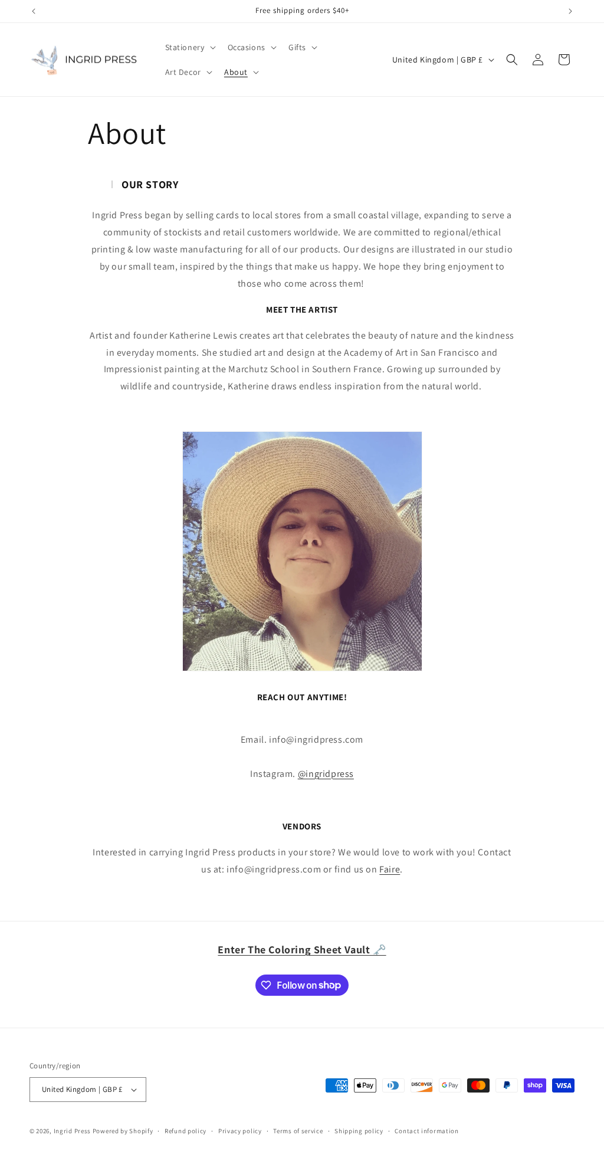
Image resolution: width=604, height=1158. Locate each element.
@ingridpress (326, 773)
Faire (389, 869)
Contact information (426, 1131)
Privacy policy (240, 1131)
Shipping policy (358, 1131)
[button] (189, 47)
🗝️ (302, 949)
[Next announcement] (570, 11)
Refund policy (185, 1131)
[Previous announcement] (34, 11)
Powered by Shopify (123, 1131)
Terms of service (298, 1131)
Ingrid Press (72, 1131)
